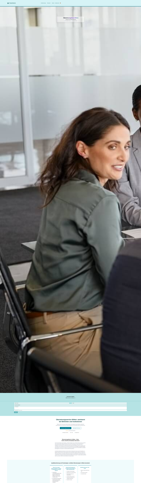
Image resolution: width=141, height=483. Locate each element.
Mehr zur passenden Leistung (81, 446)
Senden (16, 412)
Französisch (81, 451)
